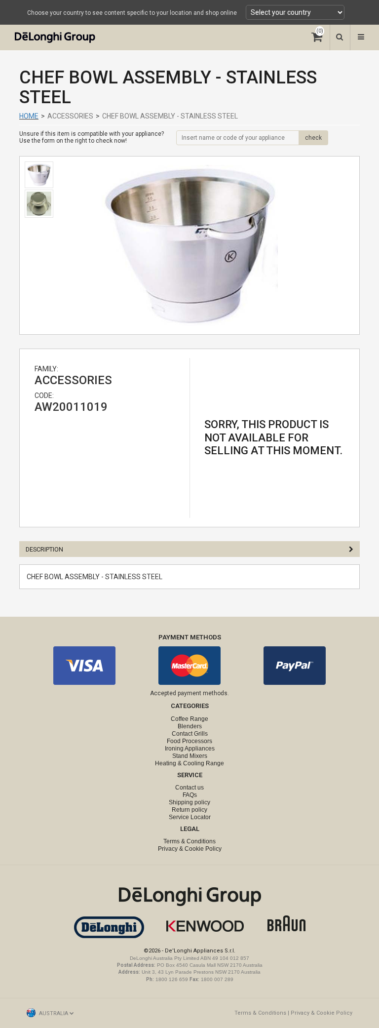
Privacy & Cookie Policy (190, 848)
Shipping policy (189, 802)
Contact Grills (190, 733)
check (313, 137)
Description (44, 549)
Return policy (189, 809)
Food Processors (189, 741)
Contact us (189, 787)
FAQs (190, 794)
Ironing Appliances (190, 748)
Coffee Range (189, 718)
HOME (28, 116)
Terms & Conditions (189, 841)
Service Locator (190, 817)
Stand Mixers (189, 755)
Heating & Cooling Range (189, 763)
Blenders (190, 726)
